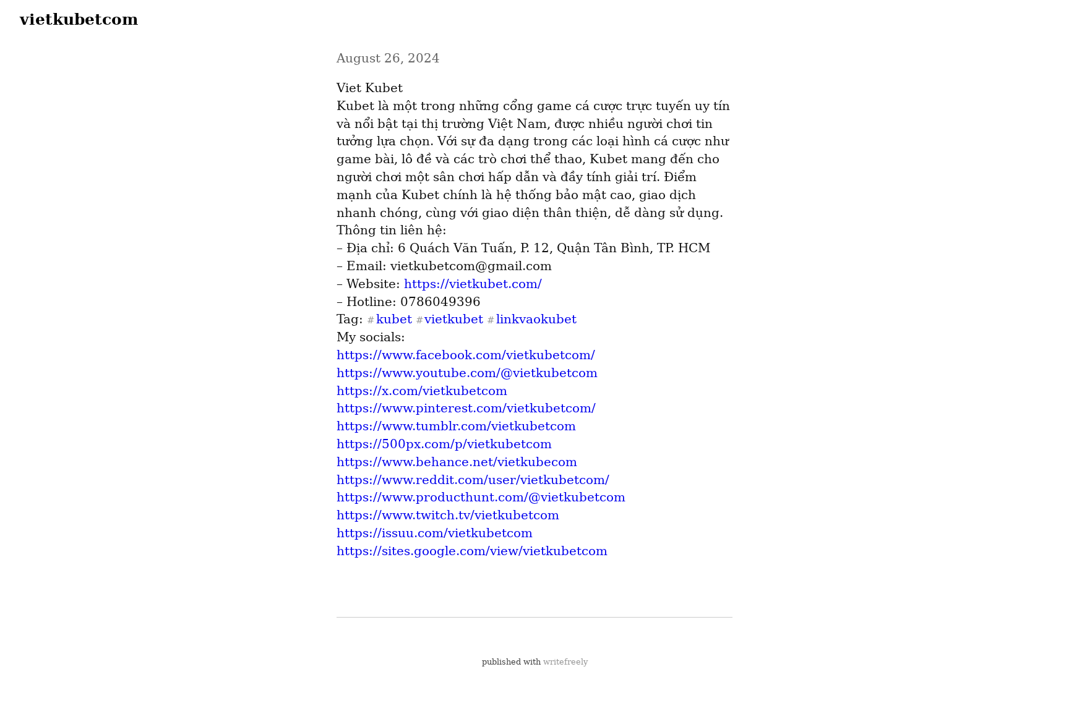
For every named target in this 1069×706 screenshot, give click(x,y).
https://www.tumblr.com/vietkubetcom (456, 426)
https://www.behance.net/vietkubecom (457, 461)
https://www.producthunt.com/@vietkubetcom (481, 497)
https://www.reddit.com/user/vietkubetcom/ (473, 479)
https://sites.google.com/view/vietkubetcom (472, 550)
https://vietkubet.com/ (473, 283)
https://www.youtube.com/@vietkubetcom (467, 372)
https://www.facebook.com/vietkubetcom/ (466, 354)
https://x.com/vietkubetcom (422, 390)
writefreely (565, 661)
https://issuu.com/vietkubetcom (435, 532)
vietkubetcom (79, 19)
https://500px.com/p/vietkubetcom (444, 443)
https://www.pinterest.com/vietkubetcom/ (466, 408)
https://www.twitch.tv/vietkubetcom (448, 515)
